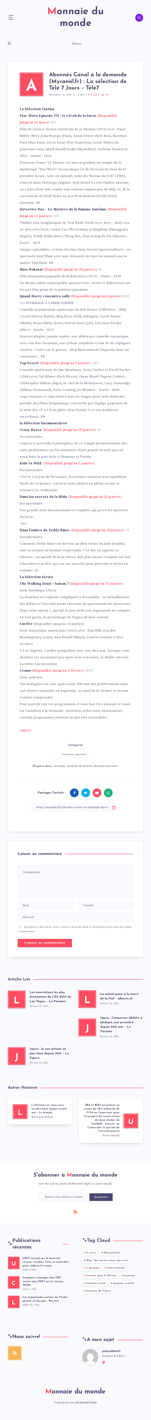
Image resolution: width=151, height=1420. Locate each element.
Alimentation (111, 1252)
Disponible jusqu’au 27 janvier (96, 584)
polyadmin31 (111, 1351)
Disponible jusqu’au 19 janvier (69, 430)
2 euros (91, 1252)
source (25, 730)
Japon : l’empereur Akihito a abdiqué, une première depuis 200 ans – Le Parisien (121, 1024)
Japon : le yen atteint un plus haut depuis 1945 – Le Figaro (49, 1053)
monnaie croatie (123, 1283)
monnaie (59, 766)
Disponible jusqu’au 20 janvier (70, 269)
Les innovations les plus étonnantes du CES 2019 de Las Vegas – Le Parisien (50, 997)
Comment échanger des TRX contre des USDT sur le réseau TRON (43, 1281)
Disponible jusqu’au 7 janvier (68, 463)
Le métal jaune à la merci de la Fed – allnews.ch (119, 996)
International (115, 1267)
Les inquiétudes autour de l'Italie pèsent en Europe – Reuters (45, 1299)
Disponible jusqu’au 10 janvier (97, 530)
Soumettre (101, 1197)
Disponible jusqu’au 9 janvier (65, 363)
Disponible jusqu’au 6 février (58, 671)
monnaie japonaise (75, 754)
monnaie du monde (79, 766)
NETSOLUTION (86, 1402)
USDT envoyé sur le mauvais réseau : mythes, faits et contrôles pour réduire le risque (46, 1262)
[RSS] (75, 1211)
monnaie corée (96, 1283)
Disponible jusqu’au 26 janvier (95, 497)
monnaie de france (98, 1290)
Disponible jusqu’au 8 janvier (96, 296)
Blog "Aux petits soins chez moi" (107, 1260)
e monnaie (93, 1267)
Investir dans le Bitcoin (101, 1275)
